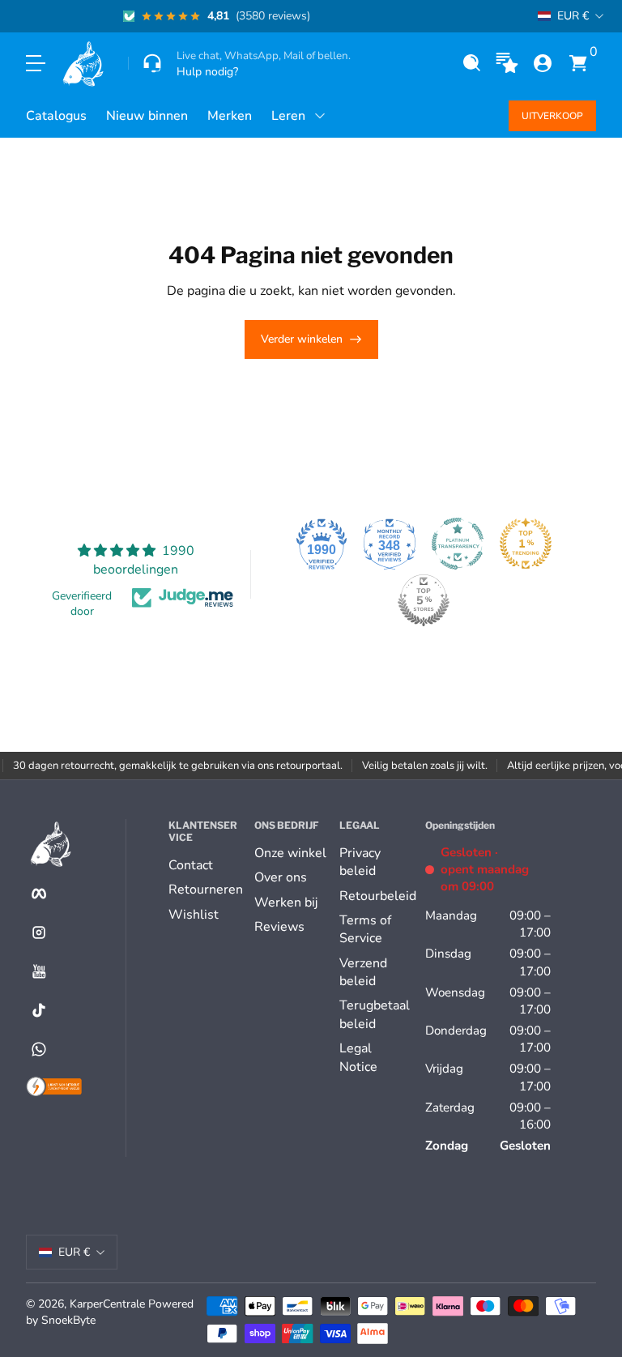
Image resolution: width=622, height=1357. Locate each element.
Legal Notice (358, 1057)
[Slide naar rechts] (512, 16)
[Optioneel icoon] (507, 63)
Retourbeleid (377, 896)
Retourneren (205, 889)
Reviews (279, 927)
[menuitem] (204, 865)
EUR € (573, 15)
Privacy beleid (360, 862)
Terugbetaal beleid (374, 1014)
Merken (229, 116)
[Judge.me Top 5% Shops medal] (423, 600)
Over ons (280, 877)
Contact (190, 865)
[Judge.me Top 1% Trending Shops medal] (526, 544)
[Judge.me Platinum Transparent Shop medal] (458, 544)
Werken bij (285, 902)
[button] (471, 63)
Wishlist (193, 915)
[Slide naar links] (52, 16)
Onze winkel (290, 853)
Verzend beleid (363, 972)
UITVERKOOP (552, 115)
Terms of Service (365, 929)
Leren (288, 116)
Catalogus (56, 116)
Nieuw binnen (147, 116)
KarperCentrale (107, 1304)
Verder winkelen (302, 339)
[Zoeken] (471, 63)
